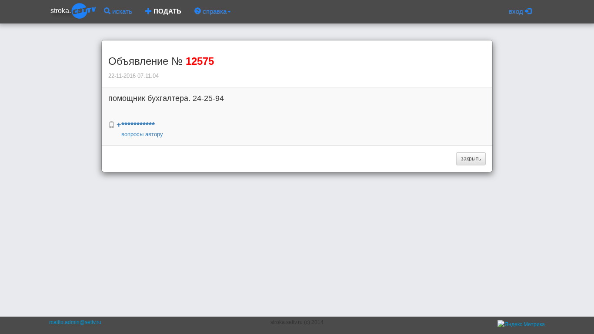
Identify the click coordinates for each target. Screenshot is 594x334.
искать (121, 11)
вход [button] (517, 11)
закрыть (471, 159)
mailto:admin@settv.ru (75, 322)
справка (214, 11)
